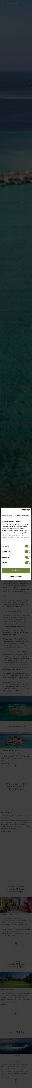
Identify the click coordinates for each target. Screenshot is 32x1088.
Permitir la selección (16, 576)
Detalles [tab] (17, 515)
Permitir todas (16, 570)
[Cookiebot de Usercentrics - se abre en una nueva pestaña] (22, 510)
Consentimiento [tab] (7, 515)
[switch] (27, 551)
